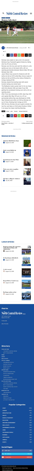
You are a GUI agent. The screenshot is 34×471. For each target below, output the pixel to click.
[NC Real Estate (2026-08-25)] (26, 261)
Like (30, 450)
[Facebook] (11, 55)
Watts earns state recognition (10, 169)
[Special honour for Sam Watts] (27, 162)
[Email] (26, 55)
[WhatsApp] (19, 55)
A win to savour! (7, 269)
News (23, 254)
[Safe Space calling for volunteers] (27, 181)
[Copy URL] (8, 55)
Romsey (15, 111)
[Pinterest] (15, 55)
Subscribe (29, 457)
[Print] (30, 55)
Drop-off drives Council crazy (11, 281)
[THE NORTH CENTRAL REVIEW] (17, 13)
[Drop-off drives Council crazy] (26, 284)
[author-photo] (4, 143)
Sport (3, 17)
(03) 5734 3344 (5, 323)
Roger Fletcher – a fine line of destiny (7, 123)
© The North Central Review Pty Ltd (9, 466)
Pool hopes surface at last (9, 292)
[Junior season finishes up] (27, 152)
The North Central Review (12, 47)
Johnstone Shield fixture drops (11, 141)
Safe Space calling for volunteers (11, 178)
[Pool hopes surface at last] (26, 295)
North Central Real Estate (25, 265)
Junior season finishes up (9, 150)
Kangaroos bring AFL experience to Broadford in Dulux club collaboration (12, 248)
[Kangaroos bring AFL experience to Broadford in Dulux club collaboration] (26, 250)
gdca (12, 111)
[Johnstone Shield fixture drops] (27, 143)
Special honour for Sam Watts (11, 160)
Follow (29, 453)
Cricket (8, 17)
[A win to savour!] (26, 272)
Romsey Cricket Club (23, 111)
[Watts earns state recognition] (27, 171)
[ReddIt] (22, 55)
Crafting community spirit (27, 123)
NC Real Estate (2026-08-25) (10, 258)
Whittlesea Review (26, 299)
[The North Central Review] (3, 47)
